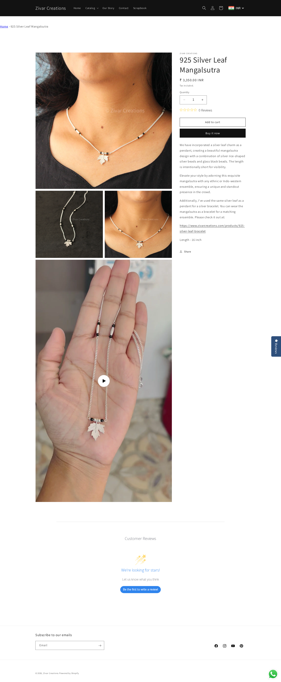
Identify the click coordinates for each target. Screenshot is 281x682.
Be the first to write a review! (140, 589)
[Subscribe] (100, 645)
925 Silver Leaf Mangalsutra (29, 26)
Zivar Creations (51, 673)
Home (4, 26)
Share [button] (187, 251)
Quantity (184, 92)
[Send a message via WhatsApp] (273, 674)
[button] (91, 8)
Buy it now (212, 133)
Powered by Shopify (69, 673)
